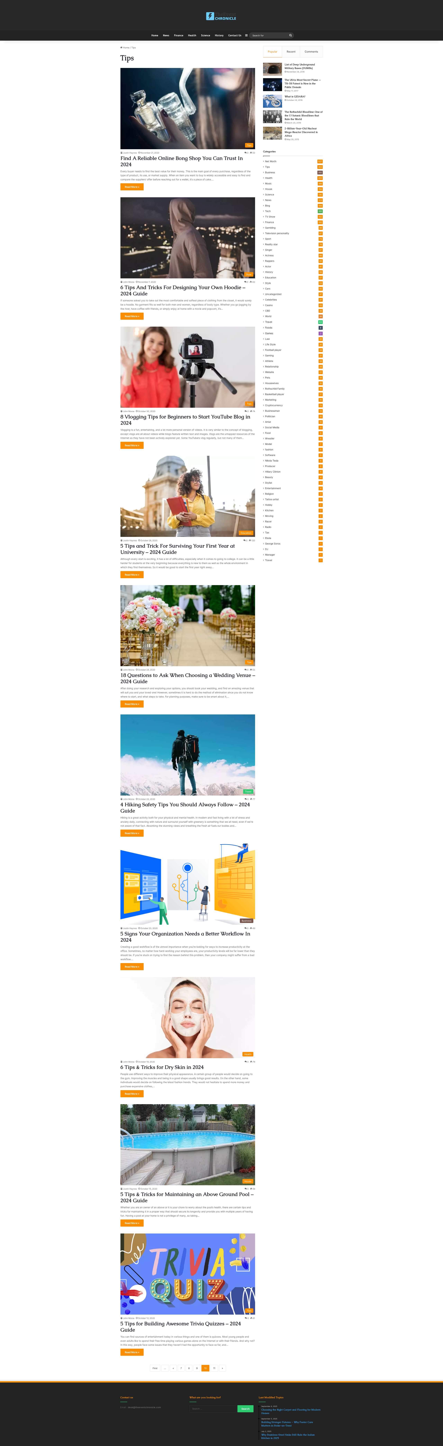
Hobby (268, 504)
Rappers (269, 261)
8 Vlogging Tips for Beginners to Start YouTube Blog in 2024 (185, 419)
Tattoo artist (272, 499)
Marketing (270, 399)
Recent (291, 51)
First (155, 1368)
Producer (270, 466)
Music (268, 183)
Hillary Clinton (273, 471)
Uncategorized (273, 294)
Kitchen (269, 510)
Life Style (270, 344)
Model (268, 444)
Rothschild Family (275, 388)
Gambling (270, 227)
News (166, 35)
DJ (266, 549)
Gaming (269, 355)
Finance (178, 35)
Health (192, 35)
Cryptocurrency (274, 405)
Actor (268, 266)
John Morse (128, 282)
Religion (269, 493)
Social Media (272, 427)
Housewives (272, 383)
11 (214, 1368)
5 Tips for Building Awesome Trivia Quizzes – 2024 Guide (180, 1326)
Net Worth (270, 161)
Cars (267, 288)
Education (270, 277)
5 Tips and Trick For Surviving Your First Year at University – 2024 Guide (177, 548)
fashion (269, 449)
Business (270, 172)
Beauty (269, 477)
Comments (311, 51)
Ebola (268, 538)
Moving (269, 516)
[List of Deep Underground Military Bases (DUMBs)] (272, 69)
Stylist (268, 482)
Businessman (272, 410)
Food (267, 433)
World (268, 316)
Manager (270, 554)
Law (267, 339)
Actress (269, 255)
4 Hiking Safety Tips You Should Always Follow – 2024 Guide (185, 807)
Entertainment (273, 488)
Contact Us (234, 35)
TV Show (270, 216)
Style (268, 283)
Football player (273, 350)
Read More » (132, 186)
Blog (267, 205)
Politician (270, 416)
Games (269, 333)
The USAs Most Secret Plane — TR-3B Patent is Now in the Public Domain (303, 83)
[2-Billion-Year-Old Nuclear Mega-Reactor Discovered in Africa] (272, 133)
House (268, 189)
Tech (268, 211)
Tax (267, 532)
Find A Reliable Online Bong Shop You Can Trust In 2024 (181, 161)
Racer (268, 521)
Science (205, 35)
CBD (267, 310)
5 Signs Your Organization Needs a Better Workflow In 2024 (185, 936)
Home (154, 35)
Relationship (272, 366)
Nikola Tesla (271, 460)
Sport (268, 238)
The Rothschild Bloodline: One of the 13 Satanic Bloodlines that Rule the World (304, 115)
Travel (268, 321)
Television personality (277, 233)
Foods (268, 327)
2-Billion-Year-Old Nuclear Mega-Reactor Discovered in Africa (301, 132)
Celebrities (271, 299)
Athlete (269, 361)
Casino (269, 305)
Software (270, 455)
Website (269, 372)
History (219, 35)
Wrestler (269, 438)
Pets (267, 377)
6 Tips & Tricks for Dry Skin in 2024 (162, 1067)
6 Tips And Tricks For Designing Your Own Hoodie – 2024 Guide (182, 290)
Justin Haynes (130, 152)
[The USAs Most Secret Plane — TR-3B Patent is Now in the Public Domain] (272, 84)
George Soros (272, 543)
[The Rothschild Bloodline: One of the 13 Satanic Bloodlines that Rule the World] (272, 116)
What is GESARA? (295, 96)
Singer (268, 249)
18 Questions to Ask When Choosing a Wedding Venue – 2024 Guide (187, 678)
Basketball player (274, 394)
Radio (268, 527)
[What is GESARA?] (272, 101)
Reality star (271, 244)
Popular (272, 51)
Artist (268, 422)
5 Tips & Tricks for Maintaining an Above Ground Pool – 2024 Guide (187, 1197)
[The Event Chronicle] (221, 16)
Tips (267, 166)
